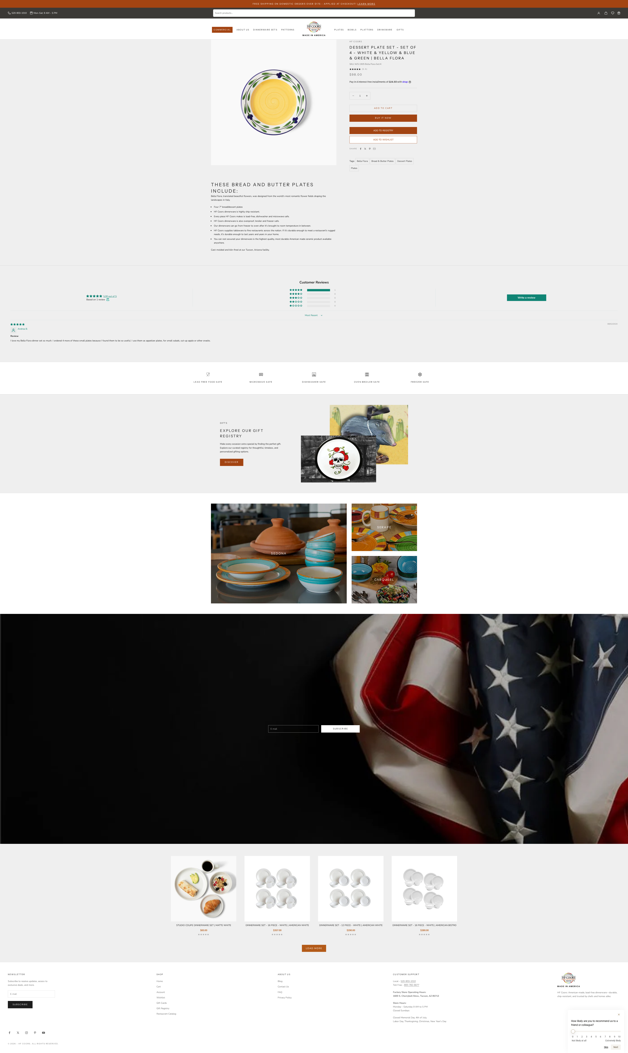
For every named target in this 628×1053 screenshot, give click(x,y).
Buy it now (383, 118)
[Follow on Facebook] (9, 1032)
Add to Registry (383, 130)
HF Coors (355, 41)
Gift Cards (162, 1003)
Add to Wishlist (383, 139)
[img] (17, 324)
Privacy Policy (285, 997)
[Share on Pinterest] (369, 148)
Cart (159, 986)
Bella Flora (362, 161)
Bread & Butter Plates (382, 161)
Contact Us (283, 986)
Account (161, 992)
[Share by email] (374, 148)
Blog (280, 981)
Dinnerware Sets (265, 29)
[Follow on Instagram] (26, 1032)
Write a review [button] (526, 298)
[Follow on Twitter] (18, 1032)
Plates (339, 29)
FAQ (280, 992)
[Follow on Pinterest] (35, 1032)
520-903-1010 (19, 13)
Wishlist (161, 997)
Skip (606, 1047)
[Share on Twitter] (365, 148)
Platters (366, 29)
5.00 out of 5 (110, 296)
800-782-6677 (411, 985)
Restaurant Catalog (166, 1013)
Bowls (352, 29)
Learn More (366, 3)
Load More (314, 948)
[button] (296, 290)
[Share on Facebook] (360, 148)
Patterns (287, 29)
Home (160, 981)
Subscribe (340, 728)
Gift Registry (163, 1008)
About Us (242, 29)
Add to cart (383, 108)
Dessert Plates (404, 161)
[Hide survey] (619, 1015)
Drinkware (384, 29)
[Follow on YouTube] (43, 1032)
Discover (232, 462)
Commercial (222, 29)
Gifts (400, 29)
